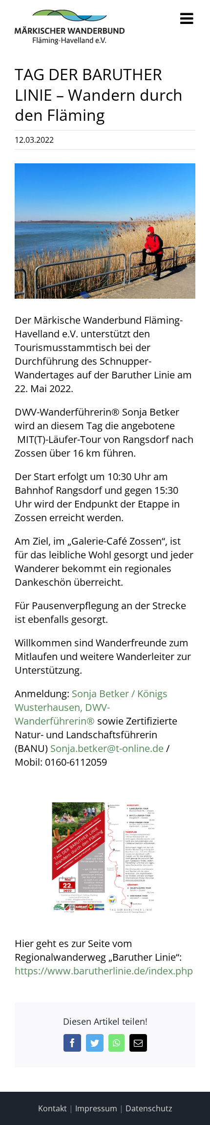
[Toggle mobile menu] (187, 18)
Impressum (96, 1108)
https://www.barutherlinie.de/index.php (104, 970)
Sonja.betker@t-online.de (107, 748)
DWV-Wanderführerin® (62, 714)
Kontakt (52, 1108)
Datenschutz (149, 1108)
